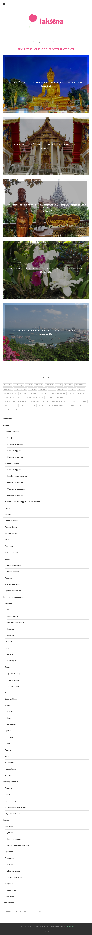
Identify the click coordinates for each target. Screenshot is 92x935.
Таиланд (8, 603)
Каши (7, 539)
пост (70, 397)
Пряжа (7, 508)
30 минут (7, 385)
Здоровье (9, 883)
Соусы (7, 559)
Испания (8, 641)
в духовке (7, 389)
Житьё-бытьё (12, 616)
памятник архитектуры (35, 397)
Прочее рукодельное (13, 801)
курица (71, 393)
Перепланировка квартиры (18, 845)
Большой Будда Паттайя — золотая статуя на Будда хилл (46, 82)
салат (74, 401)
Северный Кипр (11, 699)
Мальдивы (9, 762)
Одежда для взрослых (16, 489)
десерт (71, 389)
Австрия (8, 750)
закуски (23, 393)
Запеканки (9, 546)
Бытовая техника (14, 839)
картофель (44, 393)
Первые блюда (11, 527)
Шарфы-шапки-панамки (17, 438)
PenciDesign (70, 926)
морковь (81, 393)
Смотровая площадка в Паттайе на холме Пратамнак (46, 330)
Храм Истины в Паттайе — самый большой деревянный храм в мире (46, 206)
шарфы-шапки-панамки (57, 405)
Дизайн (10, 832)
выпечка (32, 389)
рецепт (45, 401)
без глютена (80, 385)
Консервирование (12, 584)
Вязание (6, 425)
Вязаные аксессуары (15, 444)
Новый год (18, 385)
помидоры (61, 397)
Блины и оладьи (11, 552)
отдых (20, 397)
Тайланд (39, 385)
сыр (5, 405)
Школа (10, 864)
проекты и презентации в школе (15, 401)
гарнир (52, 389)
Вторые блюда (11, 533)
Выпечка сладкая (12, 571)
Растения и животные (14, 877)
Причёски (9, 851)
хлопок (41, 405)
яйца (15, 410)
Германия (8, 731)
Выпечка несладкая (13, 565)
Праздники (9, 896)
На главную (7, 419)
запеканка (33, 393)
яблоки (6, 410)
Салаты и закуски (12, 520)
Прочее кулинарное (13, 590)
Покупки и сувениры (15, 622)
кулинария (11, 724)
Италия (8, 705)
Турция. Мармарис (14, 673)
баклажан (68, 385)
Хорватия (49, 385)
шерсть (71, 405)
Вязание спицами (12, 463)
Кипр (7, 692)
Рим (9, 718)
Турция (7, 667)
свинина (83, 401)
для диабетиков (10, 393)
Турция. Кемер (13, 686)
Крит (7, 648)
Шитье (7, 794)
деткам (81, 389)
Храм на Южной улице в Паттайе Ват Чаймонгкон (46, 144)
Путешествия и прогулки (13, 597)
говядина (61, 389)
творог (13, 405)
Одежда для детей (15, 457)
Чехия (7, 743)
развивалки (35, 401)
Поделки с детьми (12, 813)
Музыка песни (10, 890)
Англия (7, 756)
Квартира (9, 826)
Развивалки (9, 858)
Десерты (8, 578)
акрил (59, 385)
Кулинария (7, 514)
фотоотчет (31, 405)
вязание (42, 389)
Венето (10, 711)
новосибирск (9, 397)
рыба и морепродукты (60, 401)
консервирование (58, 393)
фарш (21, 405)
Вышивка (8, 788)
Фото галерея (8, 902)
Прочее (6, 820)
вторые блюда (20, 389)
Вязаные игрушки (14, 450)
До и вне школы (13, 871)
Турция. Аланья (13, 680)
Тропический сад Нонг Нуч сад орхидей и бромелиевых (46, 268)
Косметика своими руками (15, 807)
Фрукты (10, 635)
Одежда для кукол (15, 495)
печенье (50, 397)
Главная (6, 42)
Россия (29, 385)
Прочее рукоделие (10, 782)
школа (80, 405)
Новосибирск (10, 769)
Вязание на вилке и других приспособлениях (23, 501)
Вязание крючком (12, 431)
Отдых (10, 610)
